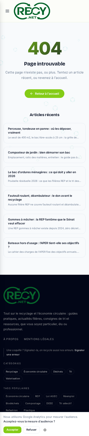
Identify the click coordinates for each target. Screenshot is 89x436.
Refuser (31, 429)
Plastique (29, 410)
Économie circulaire (35, 371)
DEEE (49, 403)
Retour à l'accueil (47, 93)
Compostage (33, 403)
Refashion (12, 410)
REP (37, 396)
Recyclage (12, 371)
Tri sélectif (65, 403)
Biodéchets (12, 403)
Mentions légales (39, 339)
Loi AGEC (51, 396)
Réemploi (68, 396)
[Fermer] (45, 430)
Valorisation (13, 378)
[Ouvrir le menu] (7, 11)
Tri (70, 371)
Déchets (58, 371)
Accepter (12, 429)
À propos (11, 339)
